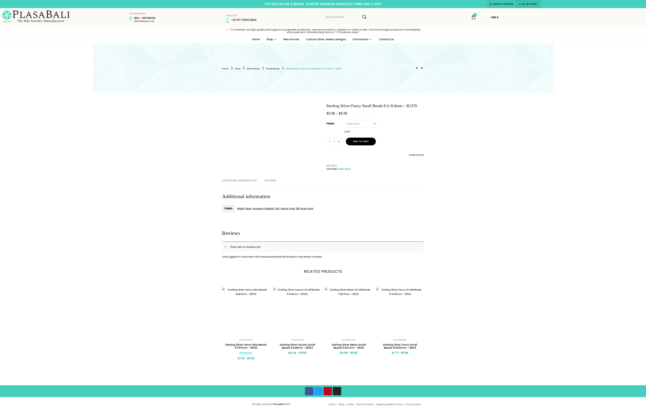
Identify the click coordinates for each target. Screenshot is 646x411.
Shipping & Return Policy (389, 404)
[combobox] (361, 123)
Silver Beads (253, 68)
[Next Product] (421, 68)
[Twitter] (318, 391)
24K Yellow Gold (285, 208)
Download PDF (416, 155)
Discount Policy (365, 404)
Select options (246, 365)
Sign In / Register (503, 4)
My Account (529, 4)
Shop (269, 39)
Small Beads (273, 68)
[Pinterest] (328, 391)
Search (363, 17)
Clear (347, 131)
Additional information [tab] (239, 180)
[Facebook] (309, 391)
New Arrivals (291, 39)
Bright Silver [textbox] (353, 123)
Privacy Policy (413, 404)
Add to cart (361, 141)
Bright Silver (244, 208)
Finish (330, 123)
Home (256, 39)
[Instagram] (337, 391)
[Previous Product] (417, 68)
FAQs (350, 404)
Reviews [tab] (270, 180)
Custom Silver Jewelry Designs (326, 39)
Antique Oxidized (263, 208)
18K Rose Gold (304, 208)
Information (361, 39)
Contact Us (386, 39)
